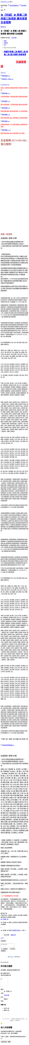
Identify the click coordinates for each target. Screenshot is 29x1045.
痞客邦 (15, 930)
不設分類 (13, 37)
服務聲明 (17, 1020)
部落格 (6, 43)
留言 (18, 930)
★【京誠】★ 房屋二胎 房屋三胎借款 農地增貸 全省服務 (14, 18)
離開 (9, 1041)
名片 (5, 45)
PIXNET (7, 1018)
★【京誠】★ (4, 919)
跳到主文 (3, 27)
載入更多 (3, 941)
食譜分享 (13, 935)
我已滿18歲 (4, 1041)
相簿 (5, 41)
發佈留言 (3, 950)
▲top (2, 937)
